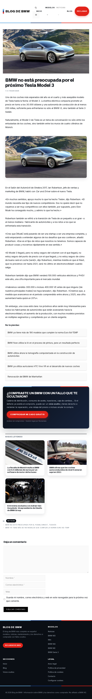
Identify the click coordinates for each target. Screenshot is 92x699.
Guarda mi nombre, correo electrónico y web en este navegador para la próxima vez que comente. (47, 599)
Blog (69, 11)
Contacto (51, 676)
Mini (49, 640)
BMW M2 (51, 648)
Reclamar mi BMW (13, 645)
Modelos (50, 8)
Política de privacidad (56, 668)
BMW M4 (51, 644)
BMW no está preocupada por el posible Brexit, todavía (30, 525)
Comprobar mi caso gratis (27, 414)
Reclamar (82, 11)
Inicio (39, 11)
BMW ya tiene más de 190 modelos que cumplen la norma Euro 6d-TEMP (37, 528)
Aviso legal (52, 664)
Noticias (60, 8)
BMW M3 (51, 636)
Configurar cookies (55, 680)
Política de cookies (55, 672)
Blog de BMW (17, 11)
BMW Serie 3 (53, 652)
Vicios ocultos (8, 672)
